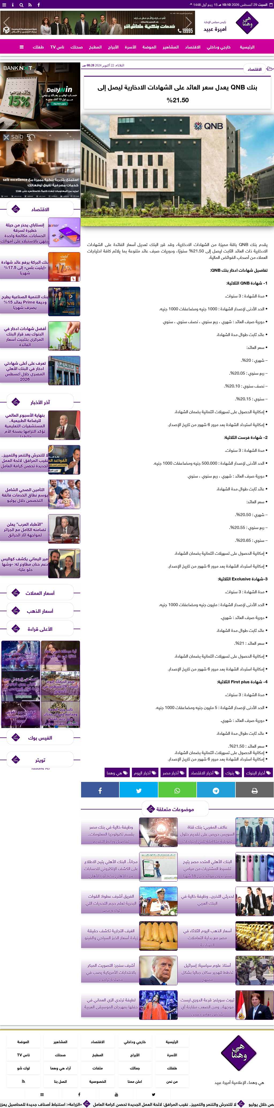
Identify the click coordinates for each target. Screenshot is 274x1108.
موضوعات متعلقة (175, 808)
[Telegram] (216, 789)
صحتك (77, 46)
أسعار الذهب (40, 610)
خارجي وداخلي (219, 46)
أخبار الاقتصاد (203, 772)
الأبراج (113, 46)
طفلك (38, 46)
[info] (13, 4)
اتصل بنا (60, 1080)
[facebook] (38, 4)
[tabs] (4, 4)
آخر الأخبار (40, 401)
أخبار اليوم (143, 772)
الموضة (149, 46)
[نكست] (40, 127)
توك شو (23, 1067)
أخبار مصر (171, 772)
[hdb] (97, 23)
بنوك (230, 772)
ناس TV (57, 46)
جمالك (135, 1067)
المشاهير (171, 46)
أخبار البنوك (256, 772)
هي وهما (115, 772)
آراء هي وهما (60, 1067)
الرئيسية (247, 46)
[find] (21, 4)
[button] (6, 23)
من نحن (172, 1080)
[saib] (40, 196)
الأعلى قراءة (40, 628)
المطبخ (95, 46)
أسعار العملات (40, 592)
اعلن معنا (135, 1080)
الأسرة (130, 46)
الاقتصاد (192, 46)
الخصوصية (97, 1080)
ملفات (98, 1067)
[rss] (30, 4)
